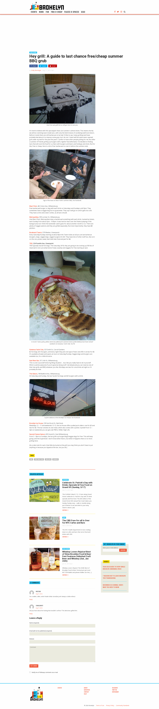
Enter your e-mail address (110, 548)
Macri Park (33, 206)
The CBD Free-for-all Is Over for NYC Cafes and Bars (76, 521)
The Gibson (33, 374)
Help (85, 694)
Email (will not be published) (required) (40, 631)
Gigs (83, 12)
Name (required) (34, 623)
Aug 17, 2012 (39, 594)
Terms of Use (100, 705)
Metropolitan (34, 217)
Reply (31, 599)
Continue (64, 510)
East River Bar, (34, 361)
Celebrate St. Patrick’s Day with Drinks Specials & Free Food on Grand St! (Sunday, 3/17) (77, 485)
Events (34, 12)
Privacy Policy (110, 705)
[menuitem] (34, 12)
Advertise (87, 690)
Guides (106, 562)
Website (31, 639)
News (41, 12)
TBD (30, 243)
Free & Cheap (56, 12)
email (54, 66)
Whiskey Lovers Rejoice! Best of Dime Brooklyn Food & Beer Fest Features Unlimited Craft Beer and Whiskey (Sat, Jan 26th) (76, 556)
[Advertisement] (79, 34)
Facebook (115, 688)
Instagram (115, 692)
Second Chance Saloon (37, 434)
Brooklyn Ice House (36, 423)
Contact (86, 692)
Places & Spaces (71, 12)
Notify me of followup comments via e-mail (45, 672)
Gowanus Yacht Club (36, 350)
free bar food (39, 459)
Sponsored (65, 480)
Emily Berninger (36, 70)
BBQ (31, 459)
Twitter (114, 690)
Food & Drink (33, 52)
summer (55, 459)
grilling (48, 459)
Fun (47, 12)
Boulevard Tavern (35, 232)
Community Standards (122, 705)
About (86, 688)
